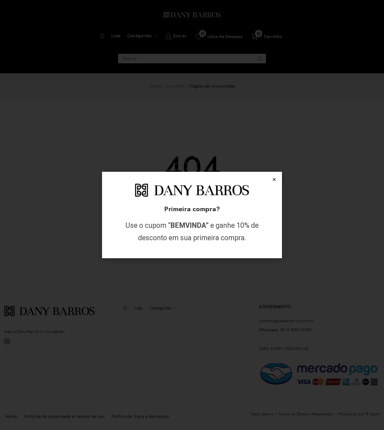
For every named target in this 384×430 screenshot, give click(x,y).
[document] (192, 215)
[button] (274, 179)
